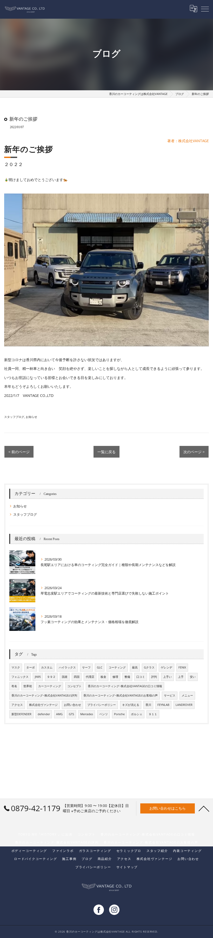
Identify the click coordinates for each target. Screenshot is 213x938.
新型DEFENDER (21, 714)
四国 (76, 677)
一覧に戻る (106, 451)
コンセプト (74, 686)
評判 (154, 677)
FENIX (182, 667)
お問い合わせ (72, 705)
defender (44, 714)
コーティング (117, 667)
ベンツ (103, 714)
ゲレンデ (166, 667)
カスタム (46, 667)
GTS (71, 714)
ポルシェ (136, 714)
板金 (103, 677)
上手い (167, 677)
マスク (15, 667)
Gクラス (149, 667)
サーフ (86, 667)
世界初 (27, 686)
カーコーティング (49, 686)
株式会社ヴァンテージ (43, 705)
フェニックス (20, 677)
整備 (127, 677)
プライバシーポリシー (101, 705)
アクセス (17, 705)
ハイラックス (67, 667)
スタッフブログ (14, 417)
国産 (65, 677)
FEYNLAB (163, 705)
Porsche (119, 714)
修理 (115, 677)
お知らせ (31, 417)
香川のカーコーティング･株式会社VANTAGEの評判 (44, 695)
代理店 (90, 677)
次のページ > (194, 451)
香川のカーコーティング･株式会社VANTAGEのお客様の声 (120, 695)
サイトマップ (127, 867)
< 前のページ (19, 451)
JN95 (38, 677)
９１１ (153, 714)
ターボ (30, 667)
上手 (181, 677)
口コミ (140, 677)
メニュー (187, 695)
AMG (59, 714)
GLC (99, 667)
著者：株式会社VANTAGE (188, 140)
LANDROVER (184, 705)
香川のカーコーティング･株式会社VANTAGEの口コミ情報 (125, 686)
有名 (14, 686)
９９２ (51, 677)
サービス (169, 695)
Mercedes (86, 714)
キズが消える (130, 705)
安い (193, 677)
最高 (135, 667)
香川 (148, 705)
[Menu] (205, 8)
